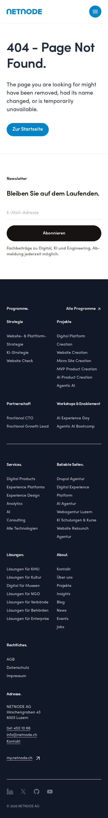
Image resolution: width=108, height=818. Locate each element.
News (61, 610)
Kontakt (64, 569)
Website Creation (72, 353)
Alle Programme (81, 309)
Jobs (60, 627)
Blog (61, 602)
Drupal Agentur (70, 479)
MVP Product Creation (77, 369)
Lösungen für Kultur (24, 577)
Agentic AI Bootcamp (76, 426)
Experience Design (23, 495)
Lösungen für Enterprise (28, 619)
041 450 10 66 (18, 728)
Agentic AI (66, 386)
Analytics (14, 504)
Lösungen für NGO (23, 594)
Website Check (20, 361)
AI (8, 512)
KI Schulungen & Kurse (76, 520)
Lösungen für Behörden (27, 610)
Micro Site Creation (74, 361)
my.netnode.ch (19, 758)
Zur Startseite (27, 129)
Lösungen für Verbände (27, 602)
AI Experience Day (73, 418)
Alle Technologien (22, 528)
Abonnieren (54, 233)
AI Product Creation (74, 377)
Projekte (64, 586)
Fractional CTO (20, 418)
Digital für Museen (23, 586)
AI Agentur (66, 504)
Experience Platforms (26, 487)
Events (62, 619)
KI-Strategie (18, 353)
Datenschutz (18, 668)
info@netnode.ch (22, 735)
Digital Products (21, 479)
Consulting (16, 520)
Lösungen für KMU (23, 569)
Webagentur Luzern (74, 512)
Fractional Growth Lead (28, 426)
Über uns (65, 577)
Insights (63, 594)
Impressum (16, 676)
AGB (11, 659)
